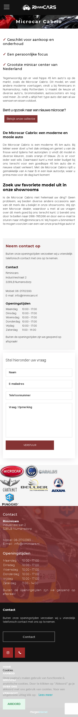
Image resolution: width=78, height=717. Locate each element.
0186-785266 (37, 216)
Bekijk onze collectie (21, 118)
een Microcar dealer (17, 209)
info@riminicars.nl (31, 220)
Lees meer (46, 695)
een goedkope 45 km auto (47, 163)
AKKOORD (14, 704)
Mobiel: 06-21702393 (19, 291)
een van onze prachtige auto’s (54, 224)
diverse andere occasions (50, 201)
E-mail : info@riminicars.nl (21, 295)
